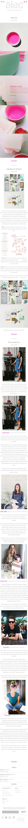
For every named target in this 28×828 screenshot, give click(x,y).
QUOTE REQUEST (6, 794)
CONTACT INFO (6, 792)
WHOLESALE (18, 792)
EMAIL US (4, 790)
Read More (14, 161)
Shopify (14, 822)
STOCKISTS (17, 790)
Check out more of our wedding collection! (14, 330)
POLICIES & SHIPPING (7, 795)
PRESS (3, 803)
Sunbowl (18, 820)
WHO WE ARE (5, 801)
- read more (6, 769)
